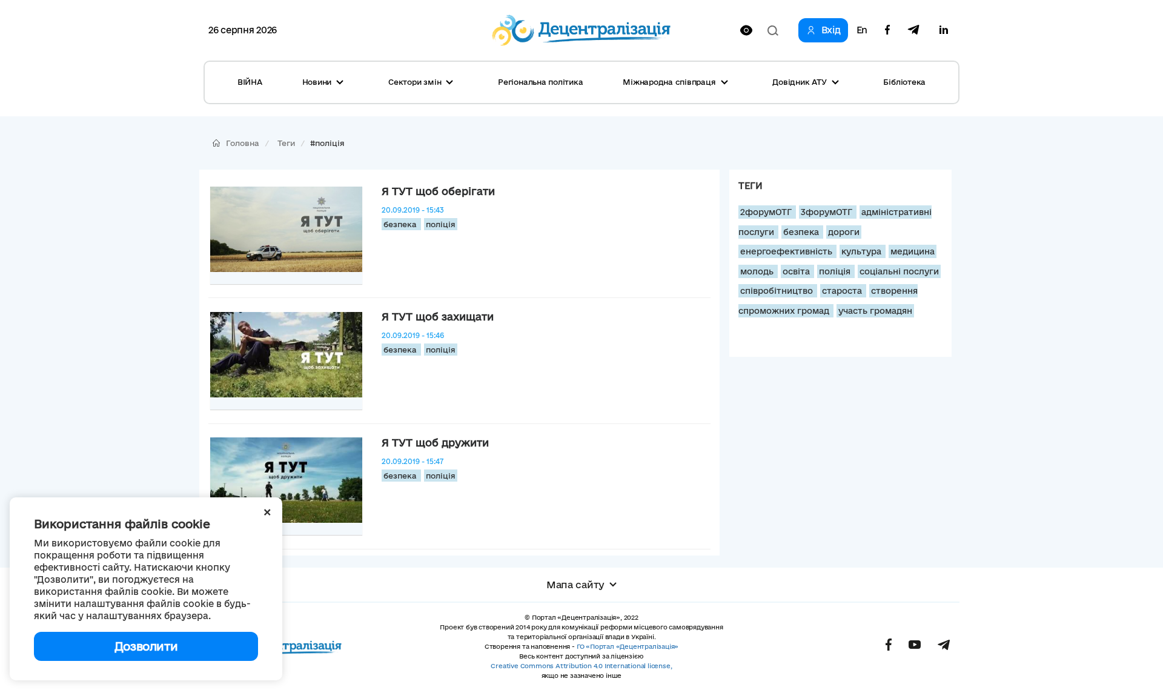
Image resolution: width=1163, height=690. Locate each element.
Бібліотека (904, 82)
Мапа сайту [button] (575, 584)
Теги (286, 143)
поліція (441, 224)
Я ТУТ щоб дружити (435, 442)
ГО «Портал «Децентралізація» (627, 646)
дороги (844, 232)
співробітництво (777, 291)
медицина (912, 251)
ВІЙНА (249, 82)
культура (862, 251)
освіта (797, 271)
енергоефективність (787, 251)
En (862, 30)
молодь (758, 271)
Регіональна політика (540, 82)
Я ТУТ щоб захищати (438, 316)
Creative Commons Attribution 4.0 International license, (581, 665)
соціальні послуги (899, 271)
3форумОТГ (828, 212)
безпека (401, 224)
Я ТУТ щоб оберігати (438, 191)
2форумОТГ (767, 212)
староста (843, 291)
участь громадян (875, 311)
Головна (242, 143)
